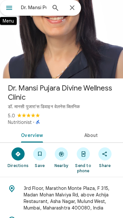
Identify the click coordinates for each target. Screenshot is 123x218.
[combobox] (33, 7)
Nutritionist (20, 122)
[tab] (30, 135)
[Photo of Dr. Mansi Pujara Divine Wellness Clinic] (61, 39)
